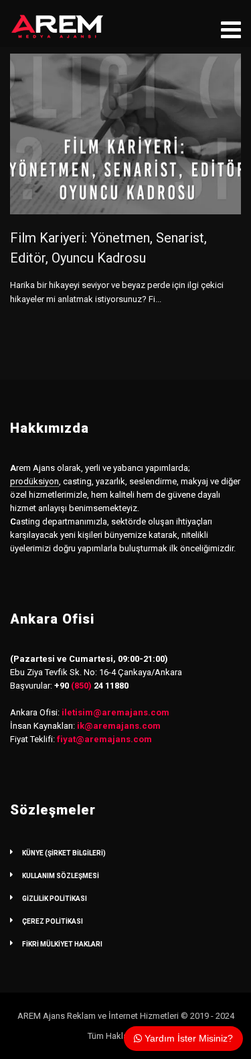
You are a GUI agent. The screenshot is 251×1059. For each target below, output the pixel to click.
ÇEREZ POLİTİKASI (52, 921)
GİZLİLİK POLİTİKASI (54, 898)
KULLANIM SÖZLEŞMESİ (60, 875)
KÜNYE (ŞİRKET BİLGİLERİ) (64, 853)
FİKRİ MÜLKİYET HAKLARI (62, 944)
